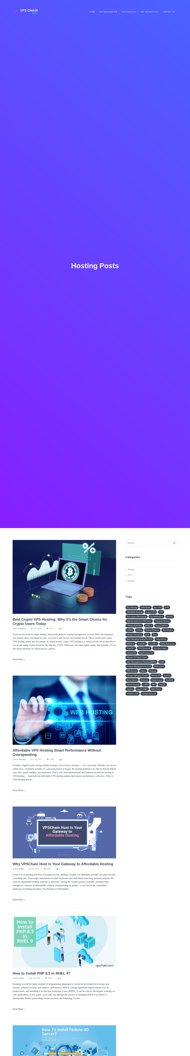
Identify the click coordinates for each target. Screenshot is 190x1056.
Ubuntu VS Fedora (134, 635)
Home (92, 12)
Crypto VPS (151, 612)
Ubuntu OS (131, 653)
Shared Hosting (133, 684)
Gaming (131, 581)
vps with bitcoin (156, 616)
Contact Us (169, 12)
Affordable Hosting (134, 612)
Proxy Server (132, 680)
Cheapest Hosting (162, 621)
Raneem (22, 628)
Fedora (139, 630)
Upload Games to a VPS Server (139, 621)
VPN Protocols (144, 648)
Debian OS (156, 675)
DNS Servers (132, 671)
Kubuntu (144, 680)
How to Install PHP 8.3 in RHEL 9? (42, 973)
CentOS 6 (153, 644)
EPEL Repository (168, 644)
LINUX (130, 630)
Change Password (149, 693)
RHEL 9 (148, 626)
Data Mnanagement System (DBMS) (141, 662)
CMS (162, 662)
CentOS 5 (141, 644)
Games (143, 671)
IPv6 (155, 635)
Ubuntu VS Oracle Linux (137, 657)
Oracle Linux (157, 680)
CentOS (167, 675)
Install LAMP (142, 689)
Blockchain (159, 666)
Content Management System (139, 666)
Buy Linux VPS (129, 12)
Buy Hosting (132, 607)
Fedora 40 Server (152, 630)
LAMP (145, 684)
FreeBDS (169, 680)
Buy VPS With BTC (149, 12)
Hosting (131, 569)
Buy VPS (157, 607)
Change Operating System (137, 675)
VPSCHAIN (145, 607)
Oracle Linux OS (146, 653)
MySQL (162, 684)
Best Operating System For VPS (139, 639)
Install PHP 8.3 (162, 626)
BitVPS (170, 616)
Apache (130, 689)
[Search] (174, 543)
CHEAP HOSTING (134, 626)
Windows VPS (132, 693)
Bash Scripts (168, 630)
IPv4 (147, 635)
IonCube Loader (160, 648)
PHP (153, 684)
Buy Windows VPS (108, 12)
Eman (21, 869)
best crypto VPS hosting (136, 616)
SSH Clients (156, 689)
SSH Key (130, 644)
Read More (18, 659)
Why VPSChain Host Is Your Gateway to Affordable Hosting (63, 864)
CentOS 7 (131, 648)
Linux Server (161, 639)
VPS (130, 575)
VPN (167, 607)
